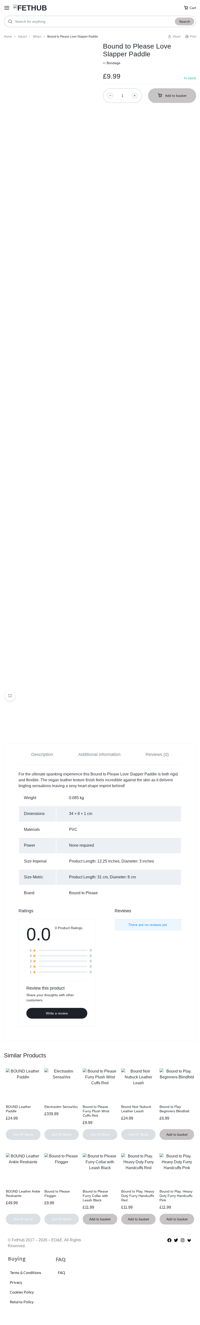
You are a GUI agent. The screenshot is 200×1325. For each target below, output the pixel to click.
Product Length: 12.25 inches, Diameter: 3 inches (111, 861)
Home (8, 36)
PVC (73, 829)
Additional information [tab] (99, 754)
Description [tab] (42, 754)
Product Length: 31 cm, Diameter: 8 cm (102, 877)
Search (184, 21)
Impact (22, 36)
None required (81, 845)
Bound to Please (83, 893)
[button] (174, 36)
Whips (37, 36)
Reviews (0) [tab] (157, 754)
